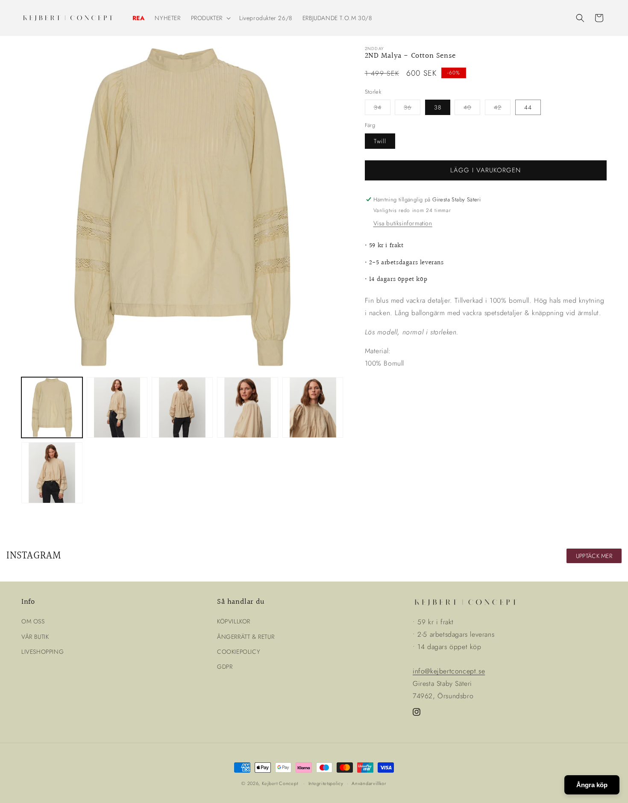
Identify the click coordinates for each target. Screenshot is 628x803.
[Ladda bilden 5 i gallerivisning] (312, 407)
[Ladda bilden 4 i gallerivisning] (247, 407)
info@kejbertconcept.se (449, 671)
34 (382, 109)
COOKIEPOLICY (238, 651)
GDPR (224, 666)
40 (472, 109)
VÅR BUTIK (35, 636)
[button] (210, 18)
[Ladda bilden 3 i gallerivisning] (182, 407)
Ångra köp (591, 784)
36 (412, 109)
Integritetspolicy (325, 783)
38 (437, 107)
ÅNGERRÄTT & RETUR (245, 636)
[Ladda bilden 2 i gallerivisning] (117, 407)
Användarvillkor (369, 783)
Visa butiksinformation (402, 223)
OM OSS (33, 621)
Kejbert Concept (280, 783)
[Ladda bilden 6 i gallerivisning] (51, 472)
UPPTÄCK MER (594, 556)
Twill (380, 141)
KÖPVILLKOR (233, 621)
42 (502, 109)
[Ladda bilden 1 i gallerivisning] (51, 407)
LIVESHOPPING (42, 651)
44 (528, 107)
